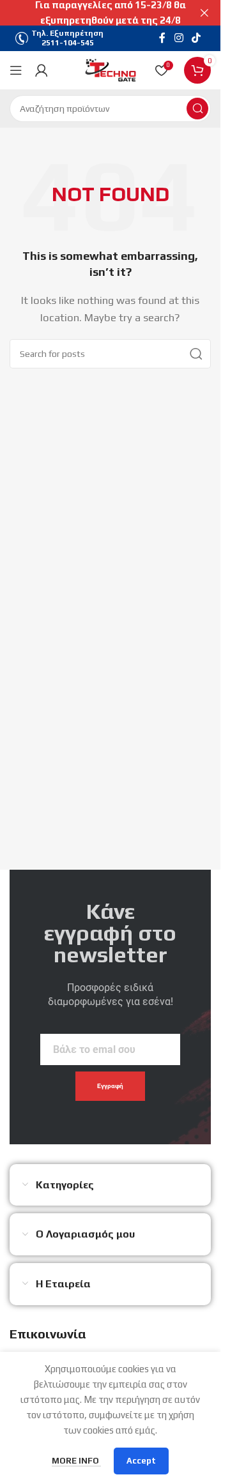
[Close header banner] (204, 13)
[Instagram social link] (178, 38)
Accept (141, 1460)
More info (76, 1460)
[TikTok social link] (196, 38)
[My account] (41, 70)
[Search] (197, 108)
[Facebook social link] (162, 38)
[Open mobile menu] (16, 70)
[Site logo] (110, 69)
